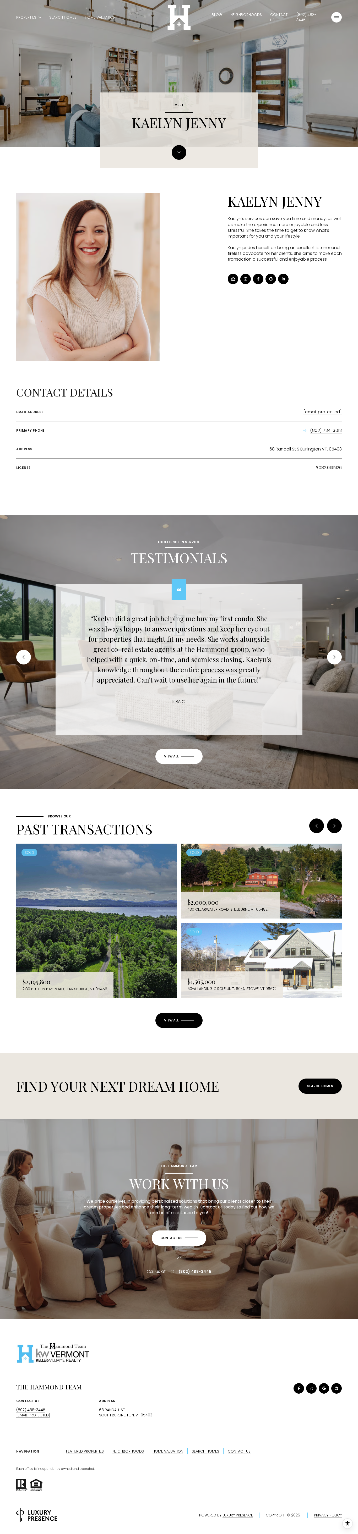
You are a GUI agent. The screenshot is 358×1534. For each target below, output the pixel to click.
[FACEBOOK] (258, 279)
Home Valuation (100, 17)
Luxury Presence (238, 1515)
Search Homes (63, 17)
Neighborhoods (246, 14)
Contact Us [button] (239, 1451)
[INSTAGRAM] (245, 279)
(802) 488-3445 (306, 17)
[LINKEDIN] (283, 279)
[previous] (316, 825)
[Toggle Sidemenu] (336, 17)
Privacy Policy (328, 1515)
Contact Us (279, 17)
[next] (334, 825)
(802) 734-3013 (326, 430)
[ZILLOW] (233, 279)
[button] (179, 1238)
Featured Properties (85, 1451)
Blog (217, 14)
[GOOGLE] (270, 279)
